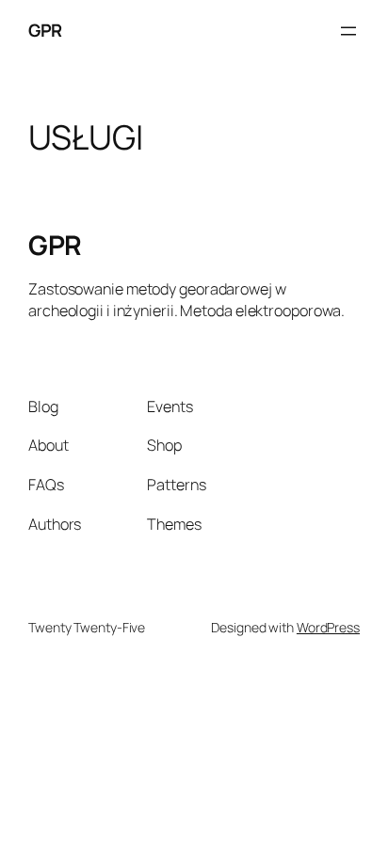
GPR (45, 30)
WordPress (328, 627)
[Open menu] (348, 31)
